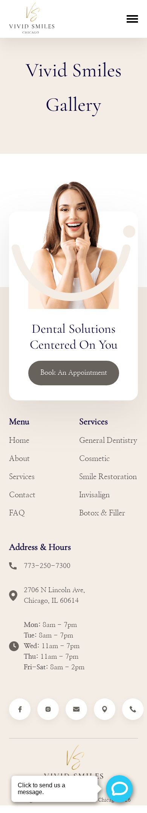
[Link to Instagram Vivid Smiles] (48, 709)
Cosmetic (94, 458)
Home (19, 440)
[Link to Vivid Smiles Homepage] (73, 765)
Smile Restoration (108, 477)
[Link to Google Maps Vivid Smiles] (104, 709)
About (19, 458)
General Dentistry (108, 440)
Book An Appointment (73, 372)
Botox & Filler (102, 513)
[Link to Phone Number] (133, 709)
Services (22, 477)
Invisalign (94, 495)
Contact (22, 495)
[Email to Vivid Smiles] (76, 709)
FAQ (17, 513)
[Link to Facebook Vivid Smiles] (20, 709)
